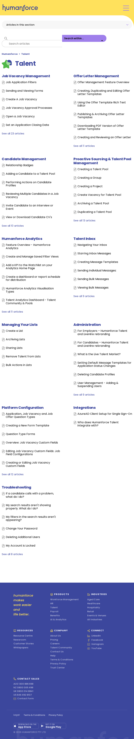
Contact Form (25, 698)
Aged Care (93, 599)
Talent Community (61, 647)
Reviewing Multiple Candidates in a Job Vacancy (32, 195)
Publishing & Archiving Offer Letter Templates (100, 116)
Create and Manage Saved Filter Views (32, 256)
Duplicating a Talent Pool (94, 212)
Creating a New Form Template (27, 425)
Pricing (54, 640)
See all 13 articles (84, 220)
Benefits (55, 615)
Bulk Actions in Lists (19, 365)
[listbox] (84, 41)
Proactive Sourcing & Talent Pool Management (102, 161)
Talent (25, 54)
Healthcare (93, 603)
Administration (87, 324)
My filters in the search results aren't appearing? (31, 518)
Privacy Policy (58, 663)
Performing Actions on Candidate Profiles (28, 184)
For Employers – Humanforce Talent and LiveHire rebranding (102, 332)
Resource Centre (23, 636)
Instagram (97, 644)
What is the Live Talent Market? (99, 354)
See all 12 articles (13, 474)
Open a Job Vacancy (20, 116)
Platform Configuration (22, 407)
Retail (90, 611)
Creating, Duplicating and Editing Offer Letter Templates (103, 92)
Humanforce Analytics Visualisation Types (30, 290)
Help (52, 655)
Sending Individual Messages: (96, 270)
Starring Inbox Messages (94, 253)
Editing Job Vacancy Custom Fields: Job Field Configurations (33, 453)
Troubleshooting (16, 487)
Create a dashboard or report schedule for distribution (33, 278)
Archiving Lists (15, 339)
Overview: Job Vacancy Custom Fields (32, 442)
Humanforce (10, 54)
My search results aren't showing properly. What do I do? (28, 507)
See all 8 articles (12, 554)
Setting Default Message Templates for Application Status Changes (104, 364)
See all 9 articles (84, 296)
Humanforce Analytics (22, 238)
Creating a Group (89, 178)
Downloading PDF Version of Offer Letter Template (100, 127)
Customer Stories (23, 643)
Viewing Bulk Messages (93, 287)
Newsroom (19, 640)
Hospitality (93, 607)
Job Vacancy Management (26, 76)
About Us (55, 636)
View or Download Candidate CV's (29, 217)
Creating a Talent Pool (92, 169)
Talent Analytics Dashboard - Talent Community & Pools (31, 301)
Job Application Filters (21, 82)
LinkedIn (96, 636)
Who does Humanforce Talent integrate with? (98, 424)
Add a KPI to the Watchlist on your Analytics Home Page (29, 267)
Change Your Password (21, 528)
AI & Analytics (58, 619)
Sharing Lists (14, 348)
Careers (54, 643)
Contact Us (57, 651)
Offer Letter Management (96, 76)
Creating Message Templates (97, 262)
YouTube (96, 648)
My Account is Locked (20, 545)
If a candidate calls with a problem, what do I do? (30, 495)
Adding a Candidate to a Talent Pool (30, 174)
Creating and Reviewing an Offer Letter (104, 137)
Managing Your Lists (20, 324)
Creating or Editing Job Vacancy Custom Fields (28, 464)
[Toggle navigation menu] (126, 8)
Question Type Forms (20, 434)
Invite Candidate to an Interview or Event (29, 207)
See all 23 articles (13, 133)
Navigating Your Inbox (92, 245)
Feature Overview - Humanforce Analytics (28, 246)
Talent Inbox (84, 238)
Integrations (84, 407)
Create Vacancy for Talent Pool (99, 195)
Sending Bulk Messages (93, 279)
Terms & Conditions (61, 659)
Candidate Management (24, 159)
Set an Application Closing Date (27, 125)
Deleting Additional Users (23, 537)
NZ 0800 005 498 (23, 687)
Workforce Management (64, 599)
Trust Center (57, 667)
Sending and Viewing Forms (24, 91)
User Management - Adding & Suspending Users (97, 384)
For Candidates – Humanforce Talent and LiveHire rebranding (102, 344)
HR (51, 603)
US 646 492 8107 (22, 695)
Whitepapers (20, 647)
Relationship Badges (19, 165)
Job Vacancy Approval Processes (29, 108)
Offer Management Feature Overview (103, 82)
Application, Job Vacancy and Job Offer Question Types (29, 415)
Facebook (97, 640)
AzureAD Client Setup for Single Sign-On (104, 414)
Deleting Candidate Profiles (96, 374)
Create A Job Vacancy (21, 99)
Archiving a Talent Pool (93, 203)
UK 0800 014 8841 (23, 691)
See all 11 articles (84, 146)
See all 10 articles (13, 226)
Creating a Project (90, 186)
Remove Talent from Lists (23, 356)
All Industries (94, 619)
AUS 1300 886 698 (23, 684)
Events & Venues (96, 615)
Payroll (54, 611)
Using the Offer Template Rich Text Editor (101, 104)
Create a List (14, 331)
